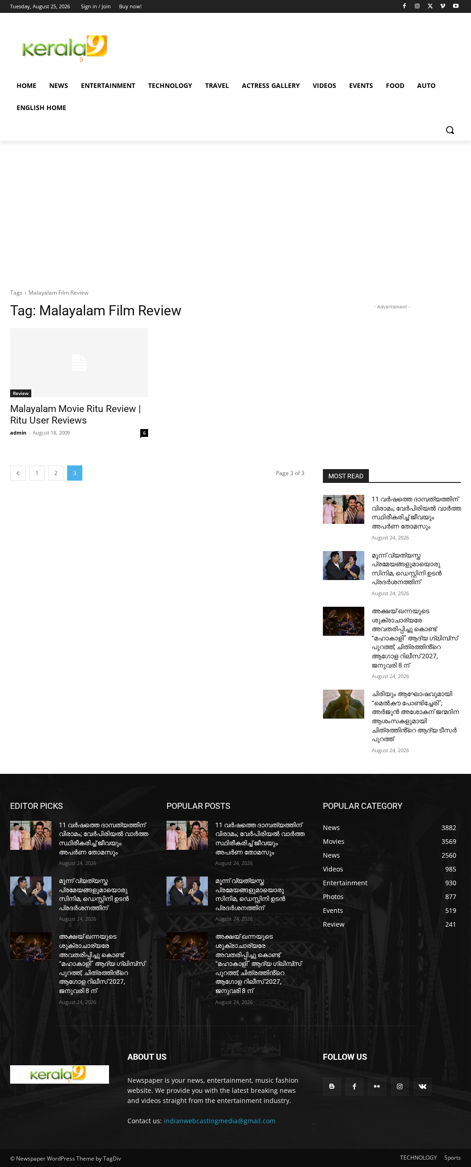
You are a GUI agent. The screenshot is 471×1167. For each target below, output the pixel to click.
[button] (450, 130)
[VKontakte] (422, 1087)
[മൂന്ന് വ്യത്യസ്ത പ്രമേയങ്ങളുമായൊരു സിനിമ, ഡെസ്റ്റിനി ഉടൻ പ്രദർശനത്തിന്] (343, 565)
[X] (430, 6)
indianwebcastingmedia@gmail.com (220, 1120)
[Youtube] (455, 6)
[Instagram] (417, 6)
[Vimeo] (442, 6)
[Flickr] (377, 1087)
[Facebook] (404, 6)
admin (18, 432)
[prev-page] (18, 473)
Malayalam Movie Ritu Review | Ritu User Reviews (75, 414)
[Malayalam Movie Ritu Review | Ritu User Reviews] (79, 362)
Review (21, 393)
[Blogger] (332, 1087)
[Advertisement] (225, 47)
